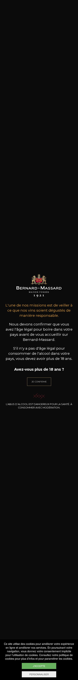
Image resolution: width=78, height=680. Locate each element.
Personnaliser (39, 674)
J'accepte (39, 665)
